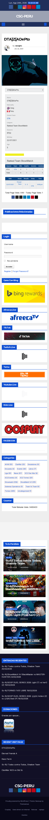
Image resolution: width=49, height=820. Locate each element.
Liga (8, 473)
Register (7, 271)
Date (10, 178)
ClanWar (20, 464)
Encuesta (9, 469)
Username (8, 244)
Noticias (34, 809)
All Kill (9, 464)
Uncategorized (24, 491)
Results (26, 178)
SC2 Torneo (26, 478)
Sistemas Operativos (14, 487)
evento (21, 469)
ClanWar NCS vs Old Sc (12, 770)
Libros (32, 469)
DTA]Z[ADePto (8, 748)
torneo (10, 491)
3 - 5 (26, 184)
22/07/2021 (10, 184)
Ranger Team (19, 183)
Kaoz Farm (7, 759)
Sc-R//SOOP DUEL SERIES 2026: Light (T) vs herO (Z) (23, 613)
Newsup (38, 801)
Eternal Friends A (9, 753)
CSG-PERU (24, 16)
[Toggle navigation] (23, 24)
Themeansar (24, 804)
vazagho (18, 46)
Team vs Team (33, 487)
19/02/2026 (12, 619)
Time (40, 178)
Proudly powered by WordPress (17, 801)
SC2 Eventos (11, 478)
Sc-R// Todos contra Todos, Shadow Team (23, 562)
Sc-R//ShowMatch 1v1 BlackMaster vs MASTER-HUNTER (22, 589)
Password (8, 252)
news (18, 473)
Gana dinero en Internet (21, 809)
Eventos (24, 815)
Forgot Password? (21, 271)
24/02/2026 (12, 593)
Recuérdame (12, 261)
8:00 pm (40, 184)
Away (33, 178)
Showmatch (11, 482)
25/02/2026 (12, 567)
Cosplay (8, 809)
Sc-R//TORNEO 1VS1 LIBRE (23, 640)
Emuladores (33, 464)
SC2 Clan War (31, 473)
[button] (42, 24)
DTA (8, 118)
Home (20, 178)
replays (41, 809)
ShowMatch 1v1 (28, 482)
